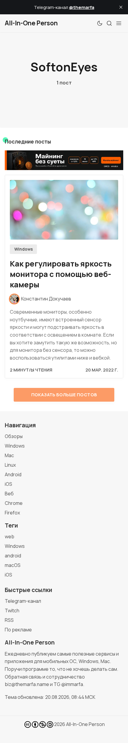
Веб (9, 493)
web (9, 536)
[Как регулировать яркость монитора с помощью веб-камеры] (64, 210)
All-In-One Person (85, 724)
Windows (23, 249)
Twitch (12, 610)
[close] (121, 7)
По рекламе (18, 629)
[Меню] (118, 23)
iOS (8, 484)
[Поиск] (109, 23)
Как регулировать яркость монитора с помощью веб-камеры (61, 274)
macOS (13, 565)
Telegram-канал (23, 601)
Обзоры (14, 436)
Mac (9, 455)
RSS (9, 620)
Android (13, 474)
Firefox (12, 512)
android (13, 555)
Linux (10, 465)
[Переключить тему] (99, 23)
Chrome (14, 503)
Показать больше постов (64, 394)
